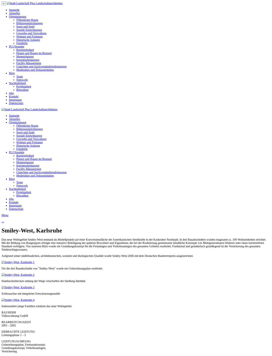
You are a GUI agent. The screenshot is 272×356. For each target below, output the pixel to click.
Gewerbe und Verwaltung (31, 33)
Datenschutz (16, 103)
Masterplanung (25, 56)
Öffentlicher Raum (27, 19)
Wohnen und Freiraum (29, 36)
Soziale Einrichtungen (29, 29)
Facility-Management (28, 63)
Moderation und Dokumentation (35, 69)
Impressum (15, 99)
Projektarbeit (23, 86)
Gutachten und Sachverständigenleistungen (41, 66)
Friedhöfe (22, 43)
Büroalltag (22, 89)
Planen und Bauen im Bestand (34, 53)
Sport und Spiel (25, 26)
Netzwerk (22, 79)
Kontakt (13, 96)
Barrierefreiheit (25, 49)
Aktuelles (14, 13)
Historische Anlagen (28, 39)
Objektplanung (17, 16)
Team (19, 76)
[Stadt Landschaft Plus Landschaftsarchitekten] (35, 3)
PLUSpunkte (16, 46)
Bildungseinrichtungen (29, 23)
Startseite (14, 9)
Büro (12, 73)
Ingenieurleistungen (27, 59)
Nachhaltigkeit (17, 83)
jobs (11, 93)
